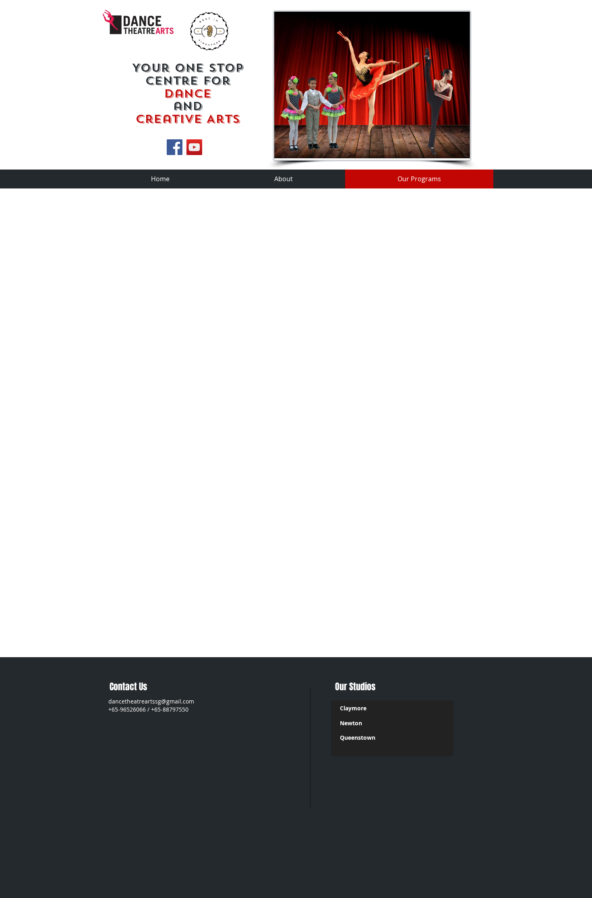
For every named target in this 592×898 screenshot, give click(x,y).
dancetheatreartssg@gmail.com (151, 701)
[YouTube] (194, 147)
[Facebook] (174, 147)
